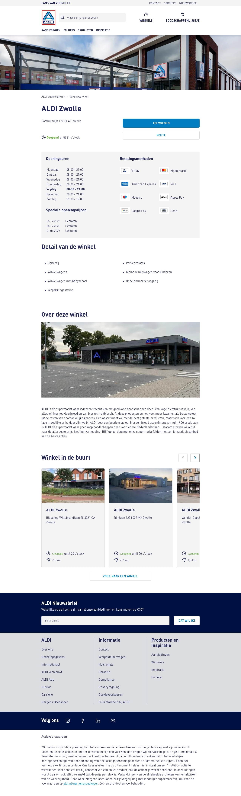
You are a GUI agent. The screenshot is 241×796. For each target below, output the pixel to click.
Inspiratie (157, 669)
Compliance (106, 679)
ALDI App (47, 679)
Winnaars (157, 662)
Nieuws (46, 687)
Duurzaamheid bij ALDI (114, 702)
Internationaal (50, 664)
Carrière (47, 694)
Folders (156, 677)
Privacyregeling (109, 687)
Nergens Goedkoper (54, 702)
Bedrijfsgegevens (53, 657)
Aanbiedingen (160, 654)
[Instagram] (67, 720)
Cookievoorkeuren (111, 694)
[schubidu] (82, 720)
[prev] (183, 457)
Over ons (47, 649)
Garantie (104, 672)
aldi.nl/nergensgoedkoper (80, 783)
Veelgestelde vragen (112, 657)
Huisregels (106, 664)
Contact (104, 649)
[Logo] (48, 17)
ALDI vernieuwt (51, 672)
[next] (195, 457)
